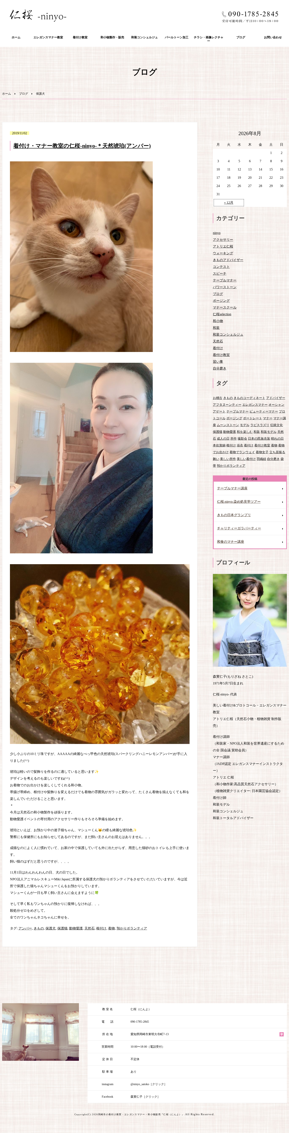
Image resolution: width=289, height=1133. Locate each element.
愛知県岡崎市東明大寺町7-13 (150, 1034)
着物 (111, 928)
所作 (233, 438)
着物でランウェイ (242, 452)
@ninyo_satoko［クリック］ (149, 1084)
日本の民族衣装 (259, 438)
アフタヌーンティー (227, 404)
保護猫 (62, 928)
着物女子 (262, 452)
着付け (218, 348)
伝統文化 (276, 425)
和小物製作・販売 (112, 37)
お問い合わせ (273, 37)
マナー (267, 418)
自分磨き (219, 368)
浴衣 (240, 445)
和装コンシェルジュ (144, 37)
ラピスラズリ (259, 425)
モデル (244, 425)
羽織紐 (261, 459)
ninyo (216, 233)
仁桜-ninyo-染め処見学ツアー (239, 501)
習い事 (218, 361)
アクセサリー (223, 239)
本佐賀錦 (219, 445)
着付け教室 (80, 37)
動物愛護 (76, 928)
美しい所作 (228, 459)
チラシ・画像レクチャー (208, 39)
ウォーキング (223, 253)
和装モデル (269, 432)
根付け (101, 928)
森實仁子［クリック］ (145, 1096)
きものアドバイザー (228, 260)
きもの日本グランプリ (234, 515)
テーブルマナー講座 (232, 488)
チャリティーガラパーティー (239, 528)
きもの (39, 928)
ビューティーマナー (263, 411)
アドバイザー (275, 398)
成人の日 (223, 438)
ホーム (16, 37)
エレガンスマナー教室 (48, 37)
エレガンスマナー (255, 404)
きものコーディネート (249, 398)
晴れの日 (277, 438)
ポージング (221, 300)
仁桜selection (222, 314)
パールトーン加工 (177, 37)
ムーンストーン (228, 425)
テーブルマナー (225, 280)
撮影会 (242, 438)
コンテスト (221, 267)
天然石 (89, 928)
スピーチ (219, 273)
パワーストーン (225, 287)
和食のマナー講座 (230, 541)
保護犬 (50, 928)
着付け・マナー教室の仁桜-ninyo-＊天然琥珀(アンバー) (82, 146)
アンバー (25, 928)
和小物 (218, 321)
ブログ (240, 37)
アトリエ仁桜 (223, 246)
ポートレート (252, 418)
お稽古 (217, 398)
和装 (216, 328)
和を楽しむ (245, 432)
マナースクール (225, 307)
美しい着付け (246, 459)
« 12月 (228, 202)
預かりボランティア (132, 928)
